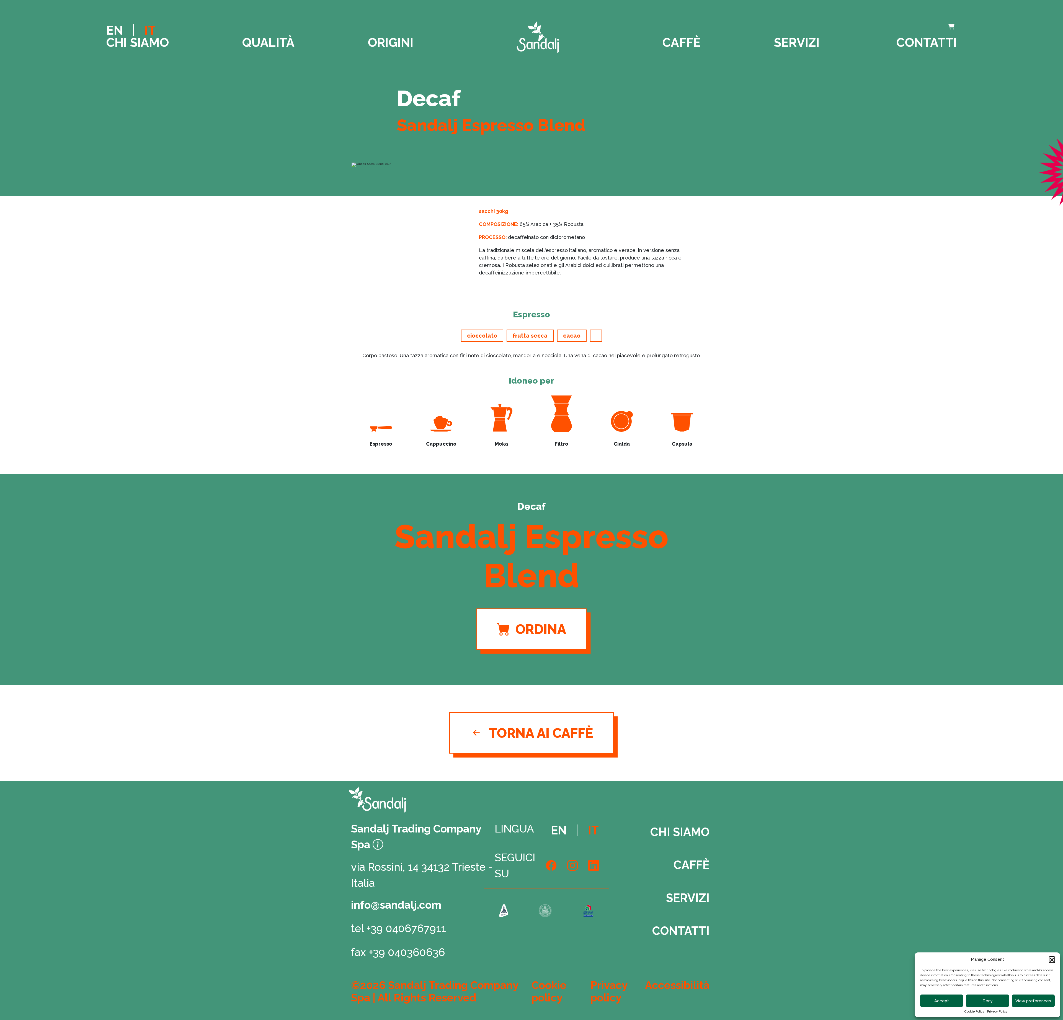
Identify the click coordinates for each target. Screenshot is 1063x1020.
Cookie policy (549, 991)
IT (150, 30)
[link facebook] (551, 865)
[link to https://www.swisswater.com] (545, 911)
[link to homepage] (393, 799)
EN (114, 30)
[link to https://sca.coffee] (504, 911)
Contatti (926, 42)
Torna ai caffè (541, 733)
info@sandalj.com (396, 905)
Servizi (796, 42)
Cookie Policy (974, 1011)
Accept (941, 1000)
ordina (540, 629)
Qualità (268, 42)
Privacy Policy (997, 1011)
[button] (1052, 959)
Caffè (681, 42)
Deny (987, 1000)
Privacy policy (608, 991)
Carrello (925, 27)
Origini (390, 42)
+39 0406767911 (406, 928)
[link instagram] (572, 865)
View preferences (1033, 1000)
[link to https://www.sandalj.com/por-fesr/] (588, 911)
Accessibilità (677, 985)
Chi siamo (137, 42)
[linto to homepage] (538, 37)
